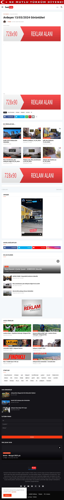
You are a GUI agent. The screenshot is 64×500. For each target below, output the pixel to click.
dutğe (21, 378)
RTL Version (47, 494)
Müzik (5, 380)
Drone (16, 378)
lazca (49, 378)
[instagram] (35, 486)
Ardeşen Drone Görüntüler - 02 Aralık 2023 (44, 361)
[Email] (33, 116)
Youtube (48, 380)
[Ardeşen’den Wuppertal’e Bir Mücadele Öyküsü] (6, 395)
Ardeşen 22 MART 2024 (39, 348)
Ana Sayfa (6, 14)
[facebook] (21, 486)
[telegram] (43, 486)
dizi (11, 378)
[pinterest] (32, 486)
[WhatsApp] (26, 116)
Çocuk (48, 375)
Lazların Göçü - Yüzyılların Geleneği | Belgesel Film (16, 333)
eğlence (27, 378)
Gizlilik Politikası (33, 494)
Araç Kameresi (14, 14)
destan (6, 378)
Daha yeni (5, 189)
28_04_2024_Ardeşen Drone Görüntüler (23, 291)
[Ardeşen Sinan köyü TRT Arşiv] (6, 409)
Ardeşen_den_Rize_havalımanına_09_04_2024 (32, 160)
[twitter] (24, 486)
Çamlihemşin (35, 375)
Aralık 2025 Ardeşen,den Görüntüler (10, 141)
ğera (38, 378)
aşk (22, 375)
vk (31, 112)
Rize (22, 380)
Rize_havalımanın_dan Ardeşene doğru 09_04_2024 (11, 160)
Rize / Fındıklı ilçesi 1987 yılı (10, 361)
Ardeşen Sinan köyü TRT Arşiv (19, 408)
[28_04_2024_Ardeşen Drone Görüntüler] (7, 293)
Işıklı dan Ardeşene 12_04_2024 (48, 141)
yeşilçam (42, 380)
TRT (27, 380)
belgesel (22, 112)
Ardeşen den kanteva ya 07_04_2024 (49, 160)
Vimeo (32, 380)
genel (33, 378)
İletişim (40, 494)
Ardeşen (17, 112)
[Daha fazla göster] (36, 116)
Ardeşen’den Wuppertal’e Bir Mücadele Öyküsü (23, 393)
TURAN (34, 497)
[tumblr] (39, 486)
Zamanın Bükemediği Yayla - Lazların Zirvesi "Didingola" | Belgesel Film (44, 334)
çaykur (42, 375)
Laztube (28, 112)
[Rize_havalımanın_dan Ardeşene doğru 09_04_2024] (7, 285)
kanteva (44, 378)
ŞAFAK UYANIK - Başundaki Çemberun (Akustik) (25, 276)
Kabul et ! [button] (7, 495)
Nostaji (12, 380)
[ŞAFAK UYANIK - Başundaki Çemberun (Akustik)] (7, 278)
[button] (2, 7)
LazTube (14, 491)
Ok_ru (17, 380)
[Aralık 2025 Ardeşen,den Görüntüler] (6, 402)
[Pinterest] (29, 116)
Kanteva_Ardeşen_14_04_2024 (32, 140)
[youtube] (28, 486)
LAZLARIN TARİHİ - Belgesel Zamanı (12, 348)
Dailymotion (55, 375)
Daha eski (58, 189)
